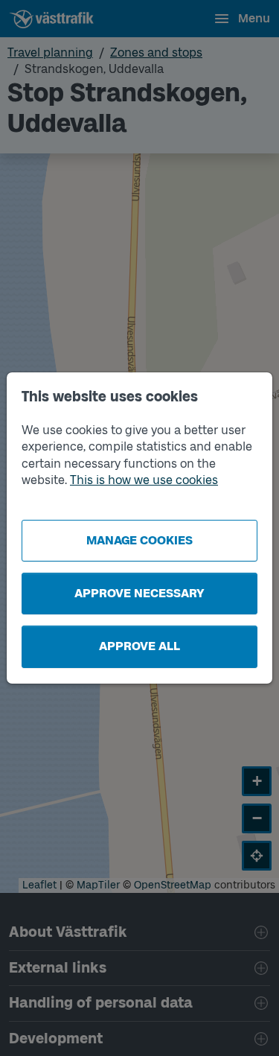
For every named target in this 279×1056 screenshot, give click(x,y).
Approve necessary (139, 593)
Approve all (139, 646)
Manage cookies (139, 540)
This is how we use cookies (144, 480)
